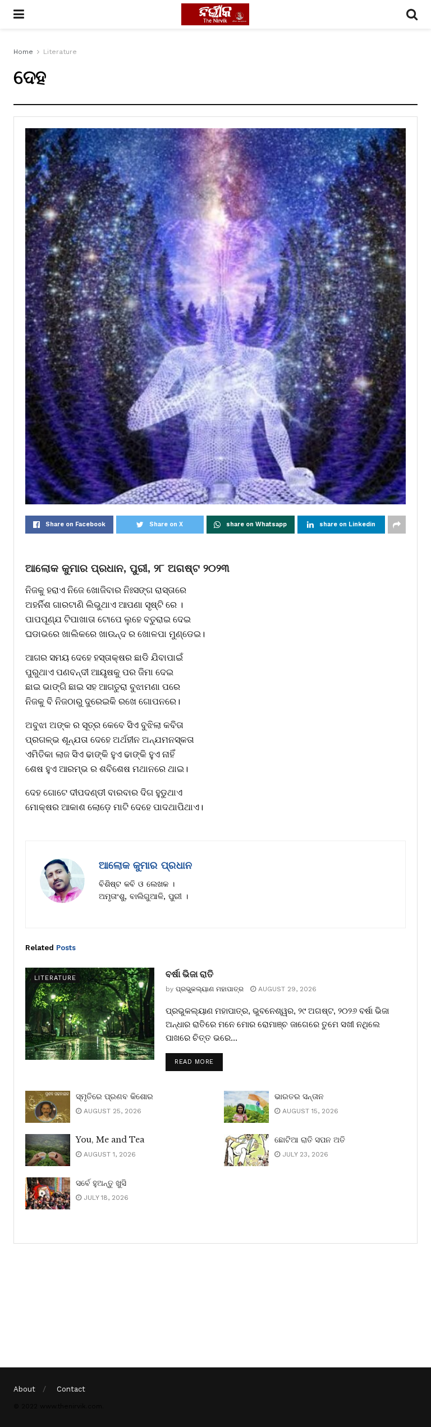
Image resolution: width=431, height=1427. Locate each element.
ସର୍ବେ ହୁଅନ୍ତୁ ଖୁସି (101, 1183)
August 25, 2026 (111, 1111)
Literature (60, 52)
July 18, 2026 (105, 1198)
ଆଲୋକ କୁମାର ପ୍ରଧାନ (145, 865)
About (24, 1389)
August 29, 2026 (286, 989)
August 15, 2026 (309, 1111)
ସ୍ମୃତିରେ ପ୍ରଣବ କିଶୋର (114, 1096)
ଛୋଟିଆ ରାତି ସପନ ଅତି (309, 1140)
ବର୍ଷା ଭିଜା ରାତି (189, 973)
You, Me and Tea (110, 1140)
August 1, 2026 (108, 1154)
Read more (194, 1061)
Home (23, 52)
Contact (71, 1389)
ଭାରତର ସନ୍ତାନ (299, 1096)
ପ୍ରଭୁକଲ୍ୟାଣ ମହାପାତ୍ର (210, 989)
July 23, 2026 (304, 1154)
